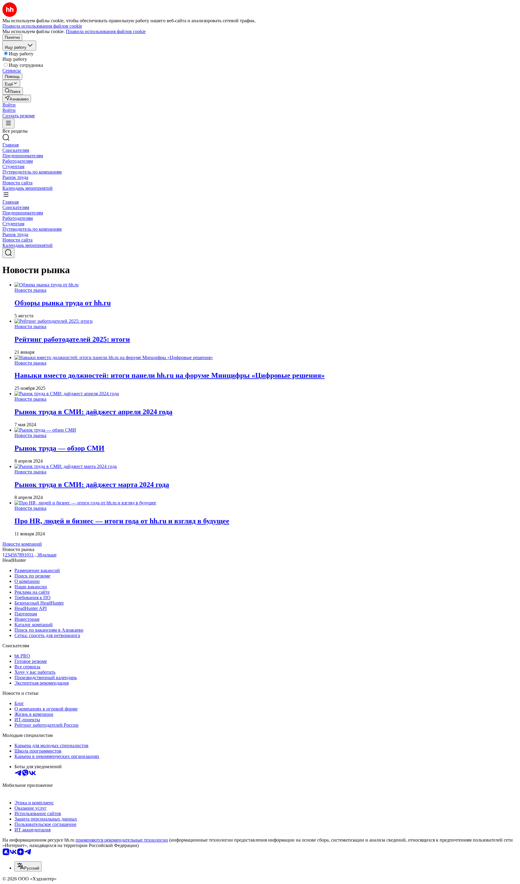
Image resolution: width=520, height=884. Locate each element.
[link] (12, 91)
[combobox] (28, 866)
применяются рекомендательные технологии (122, 839)
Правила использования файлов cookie (106, 31)
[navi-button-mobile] (8, 123)
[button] (9, 104)
